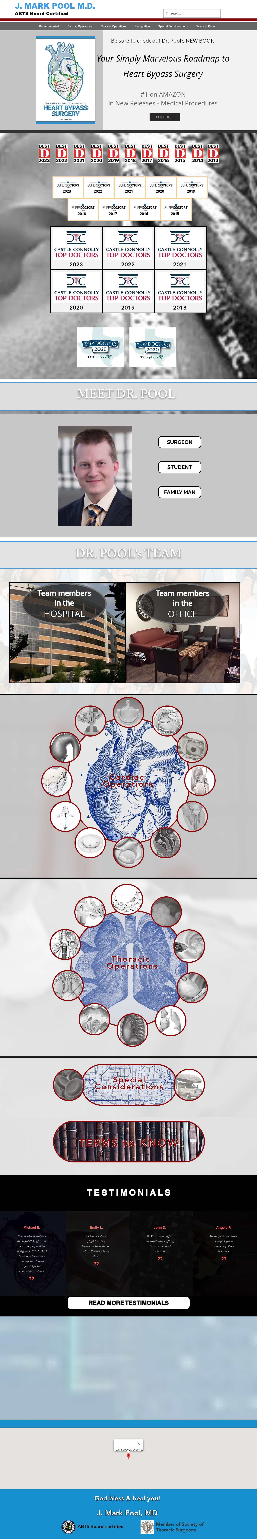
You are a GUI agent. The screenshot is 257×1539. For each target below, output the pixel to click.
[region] (68, 633)
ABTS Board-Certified (41, 13)
